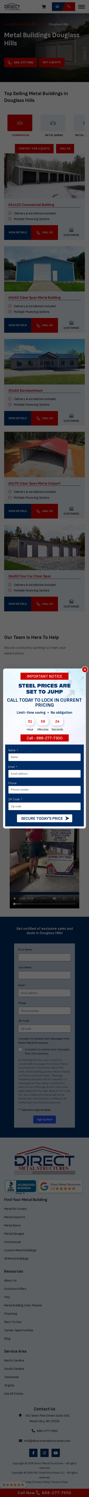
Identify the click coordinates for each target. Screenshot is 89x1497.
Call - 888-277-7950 (45, 738)
